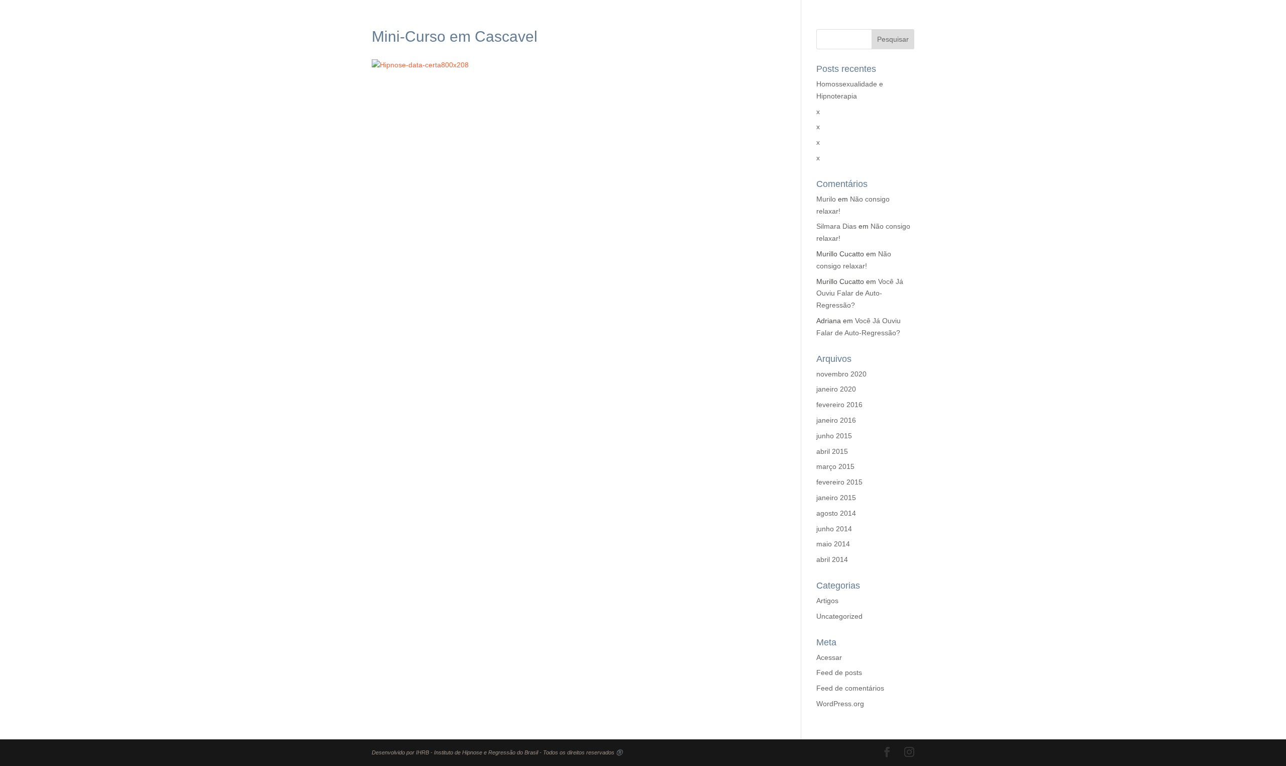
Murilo (826, 199)
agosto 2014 (836, 513)
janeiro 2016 (836, 420)
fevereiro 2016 (839, 405)
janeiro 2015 (836, 498)
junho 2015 (834, 436)
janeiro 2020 (836, 389)
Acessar (829, 657)
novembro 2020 (841, 374)
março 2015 (835, 466)
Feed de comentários (850, 688)
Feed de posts (839, 672)
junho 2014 (834, 529)
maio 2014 (833, 544)
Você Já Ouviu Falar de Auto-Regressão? (859, 293)
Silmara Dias (836, 226)
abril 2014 (832, 559)
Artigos (827, 601)
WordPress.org (840, 704)
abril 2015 (832, 451)
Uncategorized (839, 616)
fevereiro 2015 (839, 482)
